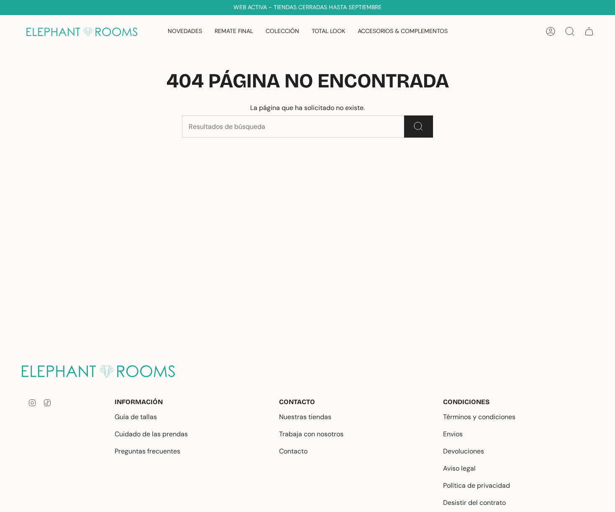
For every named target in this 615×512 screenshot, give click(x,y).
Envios (453, 434)
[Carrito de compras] (589, 31)
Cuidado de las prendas (151, 434)
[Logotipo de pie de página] (104, 371)
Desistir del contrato (474, 502)
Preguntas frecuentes (147, 451)
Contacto (293, 451)
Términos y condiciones (479, 416)
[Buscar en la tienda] (418, 126)
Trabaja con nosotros (311, 434)
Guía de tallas (136, 416)
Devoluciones (463, 451)
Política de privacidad (476, 485)
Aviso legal (459, 468)
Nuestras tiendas (305, 416)
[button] (282, 31)
